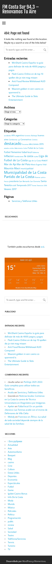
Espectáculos (14, 483)
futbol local (27, 152)
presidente (14, 181)
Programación (14, 517)
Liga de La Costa (34, 160)
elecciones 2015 (36, 144)
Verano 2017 (10, 189)
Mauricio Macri (12, 168)
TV (9, 549)
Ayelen (11, 406)
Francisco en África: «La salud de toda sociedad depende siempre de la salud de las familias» (25, 420)
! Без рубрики (15, 441)
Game (11, 490)
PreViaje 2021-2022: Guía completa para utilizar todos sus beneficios (24, 385)
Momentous (39, 561)
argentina (19, 135)
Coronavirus (26, 139)
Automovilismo (15, 451)
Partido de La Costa (19, 176)
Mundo (11, 504)
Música (11, 507)
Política (11, 514)
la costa (28, 156)
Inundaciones (19, 156)
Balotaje (34, 135)
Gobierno (35, 152)
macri (44, 160)
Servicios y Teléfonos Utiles (24, 201)
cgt (19, 140)
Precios (6, 181)
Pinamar (37, 177)
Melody (11, 416)
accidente (7, 135)
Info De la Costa (15, 497)
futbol (25, 148)
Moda (10, 500)
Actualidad (13, 444)
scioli (14, 185)
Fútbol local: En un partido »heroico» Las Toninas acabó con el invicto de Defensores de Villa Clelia (26, 410)
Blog (10, 458)
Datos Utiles (13, 472)
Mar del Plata (23, 164)
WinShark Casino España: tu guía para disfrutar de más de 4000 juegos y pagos (27, 66)
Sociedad (12, 531)
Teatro (11, 535)
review (11, 524)
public (10, 521)
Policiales (12, 510)
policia (43, 177)
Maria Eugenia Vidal (39, 164)
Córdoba (34, 140)
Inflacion (9, 156)
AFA (13, 135)
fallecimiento (18, 148)
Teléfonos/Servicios (17, 538)
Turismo (11, 545)
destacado (12, 143)
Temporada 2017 (24, 185)
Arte (10, 448)
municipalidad (27, 168)
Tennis (11, 542)
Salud (10, 528)
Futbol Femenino (12, 152)
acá (42, 246)
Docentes (25, 144)
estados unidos (9, 148)
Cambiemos (13, 139)
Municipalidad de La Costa (25, 172)
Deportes (12, 476)
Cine (10, 465)
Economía (12, 479)
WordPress (27, 561)
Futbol (11, 486)
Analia (11, 392)
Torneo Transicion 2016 (39, 185)
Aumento (27, 136)
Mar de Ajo (10, 164)
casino (11, 462)
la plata (36, 156)
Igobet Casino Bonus (17, 493)
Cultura (11, 469)
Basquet (11, 455)
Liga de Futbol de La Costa (26, 158)
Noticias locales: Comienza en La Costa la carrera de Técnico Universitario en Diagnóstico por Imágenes (25, 399)
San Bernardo (24, 181)
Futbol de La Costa (35, 148)
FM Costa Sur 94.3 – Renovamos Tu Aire (20, 9)
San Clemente (35, 181)
